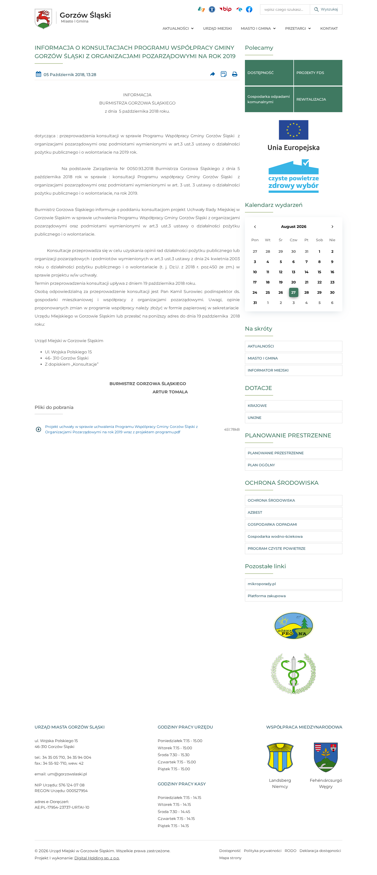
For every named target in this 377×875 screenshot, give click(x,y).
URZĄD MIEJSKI (217, 28)
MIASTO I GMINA (256, 28)
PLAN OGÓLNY (261, 465)
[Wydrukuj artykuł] (234, 74)
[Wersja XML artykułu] (223, 74)
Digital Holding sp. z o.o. (97, 858)
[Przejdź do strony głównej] (73, 19)
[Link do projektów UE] (293, 133)
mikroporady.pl (262, 584)
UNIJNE (254, 417)
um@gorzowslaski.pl (67, 774)
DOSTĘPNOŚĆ (260, 72)
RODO (290, 850)
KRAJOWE (257, 405)
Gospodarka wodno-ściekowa (275, 536)
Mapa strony (230, 858)
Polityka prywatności (263, 850)
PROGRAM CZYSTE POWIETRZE (276, 548)
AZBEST (255, 512)
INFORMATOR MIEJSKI (268, 370)
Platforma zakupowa (267, 596)
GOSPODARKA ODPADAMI (272, 524)
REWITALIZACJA (311, 99)
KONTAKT (329, 28)
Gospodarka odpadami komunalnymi (268, 99)
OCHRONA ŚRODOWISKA (271, 500)
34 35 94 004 (79, 757)
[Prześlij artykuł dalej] (212, 74)
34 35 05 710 (53, 757)
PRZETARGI (295, 28)
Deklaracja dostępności (320, 850)
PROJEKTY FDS (310, 72)
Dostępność (230, 850)
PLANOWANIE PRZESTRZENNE (276, 453)
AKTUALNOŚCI (176, 28)
